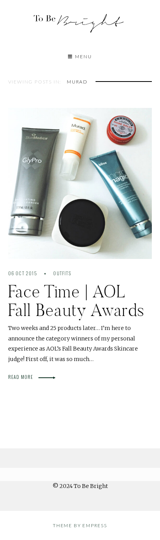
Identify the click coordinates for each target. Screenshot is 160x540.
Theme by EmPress (80, 525)
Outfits (62, 273)
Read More (21, 376)
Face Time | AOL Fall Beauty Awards (76, 300)
